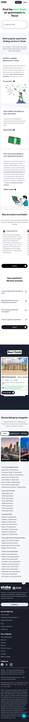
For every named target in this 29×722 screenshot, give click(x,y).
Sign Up (18, 2)
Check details (7, 392)
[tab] (5, 434)
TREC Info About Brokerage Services (10, 677)
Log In (25, 2)
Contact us (14, 604)
